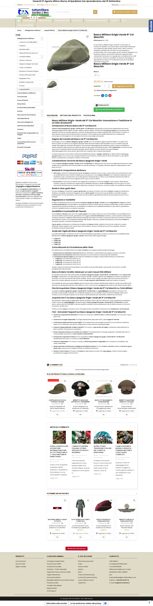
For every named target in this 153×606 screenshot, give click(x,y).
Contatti (114, 21)
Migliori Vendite (21, 567)
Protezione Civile (52, 583)
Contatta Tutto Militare (54, 585)
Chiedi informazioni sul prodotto (109, 109)
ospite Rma (82, 583)
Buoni (80, 572)
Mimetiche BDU (24, 49)
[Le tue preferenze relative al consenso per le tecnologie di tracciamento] (149, 602)
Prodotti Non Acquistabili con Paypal (28, 134)
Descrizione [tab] (52, 115)
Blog (124, 21)
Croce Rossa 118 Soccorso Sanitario (26, 143)
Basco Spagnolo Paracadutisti (104, 520)
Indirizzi (80, 569)
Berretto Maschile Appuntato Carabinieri (80, 401)
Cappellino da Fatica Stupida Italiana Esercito (57, 402)
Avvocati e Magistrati (25, 122)
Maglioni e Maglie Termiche (28, 64)
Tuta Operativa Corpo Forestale (80, 520)
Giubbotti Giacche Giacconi (28, 53)
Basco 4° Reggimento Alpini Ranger (103, 401)
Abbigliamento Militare (25, 38)
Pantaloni (22, 46)
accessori (101, 285)
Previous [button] (131, 427)
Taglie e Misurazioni (53, 575)
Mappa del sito (52, 588)
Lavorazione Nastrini (53, 577)
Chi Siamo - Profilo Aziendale (57, 569)
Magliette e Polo (24, 78)
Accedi (121, 5)
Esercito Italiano (111, 130)
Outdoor (20, 129)
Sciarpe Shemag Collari (27, 75)
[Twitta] (106, 95)
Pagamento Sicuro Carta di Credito (59, 572)
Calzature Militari (25, 57)
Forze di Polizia (44, 21)
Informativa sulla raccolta (56, 603)
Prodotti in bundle (25, 25)
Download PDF (102, 105)
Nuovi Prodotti (20, 564)
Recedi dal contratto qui (76, 549)
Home (18, 35)
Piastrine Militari (62, 21)
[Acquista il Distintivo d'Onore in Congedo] (30, 183)
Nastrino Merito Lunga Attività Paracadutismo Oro (57, 521)
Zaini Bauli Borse (23, 118)
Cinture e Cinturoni (25, 60)
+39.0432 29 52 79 (29, 5)
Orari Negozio (51, 591)
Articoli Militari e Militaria (26, 93)
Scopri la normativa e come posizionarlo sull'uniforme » (28, 206)
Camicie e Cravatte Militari (28, 42)
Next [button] (134, 427)
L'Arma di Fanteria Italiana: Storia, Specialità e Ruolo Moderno (80, 449)
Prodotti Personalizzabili (26, 108)
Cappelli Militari (24, 89)
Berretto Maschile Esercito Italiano (126, 401)
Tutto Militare (103, 291)
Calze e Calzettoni (25, 68)
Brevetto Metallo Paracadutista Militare (126, 521)
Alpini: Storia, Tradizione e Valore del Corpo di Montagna (102, 449)
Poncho (22, 86)
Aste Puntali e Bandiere (25, 126)
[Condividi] (102, 95)
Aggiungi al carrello (123, 86)
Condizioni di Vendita (54, 567)
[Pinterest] (109, 95)
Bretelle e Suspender (26, 82)
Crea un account (131, 5)
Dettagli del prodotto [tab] (70, 115)
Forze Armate (29, 21)
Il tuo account (85, 556)
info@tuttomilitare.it (51, 5)
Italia (19, 138)
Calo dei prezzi (21, 561)
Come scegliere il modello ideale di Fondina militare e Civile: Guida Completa (124, 450)
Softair (19, 111)
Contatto (114, 556)
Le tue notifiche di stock (86, 580)
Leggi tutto (54, 478)
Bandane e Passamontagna (29, 71)
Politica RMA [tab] (89, 115)
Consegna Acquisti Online (55, 561)
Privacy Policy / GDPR (54, 564)
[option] (59, 456)
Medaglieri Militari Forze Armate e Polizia (60, 580)
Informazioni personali (85, 561)
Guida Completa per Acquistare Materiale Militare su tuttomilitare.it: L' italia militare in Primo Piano (59, 451)
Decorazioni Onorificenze (96, 21)
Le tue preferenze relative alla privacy (85, 603)
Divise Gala (77, 21)
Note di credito (83, 567)
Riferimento (98, 40)
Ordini (80, 564)
